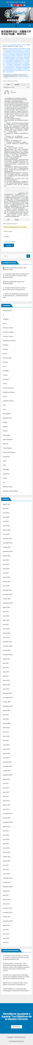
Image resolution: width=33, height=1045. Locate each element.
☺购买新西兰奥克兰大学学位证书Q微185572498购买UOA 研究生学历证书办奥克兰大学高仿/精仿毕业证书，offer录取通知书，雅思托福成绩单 (16, 63)
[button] (30, 25)
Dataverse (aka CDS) (9, 340)
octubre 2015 (6, 856)
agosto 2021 (6, 659)
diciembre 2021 (7, 641)
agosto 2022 (6, 607)
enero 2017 (6, 809)
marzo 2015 (6, 873)
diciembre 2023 (7, 538)
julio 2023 (6, 560)
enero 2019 (6, 736)
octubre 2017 (6, 770)
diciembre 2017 (7, 762)
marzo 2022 (6, 629)
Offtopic (5, 422)
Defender (5, 345)
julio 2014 (6, 895)
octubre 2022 (6, 598)
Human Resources (8, 388)
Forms (5, 383)
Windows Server (7, 486)
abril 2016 (6, 843)
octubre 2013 (6, 916)
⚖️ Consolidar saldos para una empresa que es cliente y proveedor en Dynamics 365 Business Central (16, 275)
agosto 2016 (6, 826)
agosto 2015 (6, 861)
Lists (4, 405)
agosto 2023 (6, 555)
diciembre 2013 (7, 908)
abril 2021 (6, 676)
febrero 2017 (6, 805)
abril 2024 (6, 521)
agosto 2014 (6, 891)
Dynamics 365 (7, 358)
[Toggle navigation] (16, 25)
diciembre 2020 (7, 693)
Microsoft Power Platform (15, 44)
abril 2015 (6, 869)
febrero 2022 (6, 633)
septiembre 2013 (8, 921)
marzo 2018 (6, 749)
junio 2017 (6, 788)
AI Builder (6, 319)
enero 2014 (6, 904)
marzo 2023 (6, 577)
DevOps (5, 349)
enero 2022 (6, 637)
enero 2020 (6, 727)
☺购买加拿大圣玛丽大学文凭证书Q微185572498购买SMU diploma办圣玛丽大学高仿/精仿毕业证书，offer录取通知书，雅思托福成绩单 (16, 50)
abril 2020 (6, 719)
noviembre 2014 (7, 878)
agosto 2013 (6, 925)
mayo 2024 (6, 517)
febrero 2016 (6, 852)
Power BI (5, 443)
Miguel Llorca (7, 983)
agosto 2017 (6, 779)
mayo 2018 (6, 745)
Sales (4, 461)
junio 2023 (6, 564)
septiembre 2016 (8, 822)
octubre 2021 (6, 650)
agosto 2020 (6, 710)
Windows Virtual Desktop (10, 491)
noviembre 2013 (7, 912)
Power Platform (7, 448)
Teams (5, 478)
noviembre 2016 (7, 813)
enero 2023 (6, 586)
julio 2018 (6, 740)
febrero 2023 (6, 581)
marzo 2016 (6, 848)
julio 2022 (6, 611)
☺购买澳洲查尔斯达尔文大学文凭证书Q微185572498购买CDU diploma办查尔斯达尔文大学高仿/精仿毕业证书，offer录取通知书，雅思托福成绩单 (16, 66)
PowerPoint (6, 456)
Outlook (5, 426)
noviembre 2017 (7, 766)
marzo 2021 (6, 680)
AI (3, 315)
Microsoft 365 (7, 413)
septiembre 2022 (8, 603)
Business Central (8, 327)
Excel (4, 366)
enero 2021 (6, 689)
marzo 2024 (6, 525)
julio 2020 (6, 714)
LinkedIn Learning (8, 401)
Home (4, 44)
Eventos (5, 362)
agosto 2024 (6, 504)
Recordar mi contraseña (10, 241)
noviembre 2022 (7, 594)
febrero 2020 (6, 723)
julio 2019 (6, 732)
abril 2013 (6, 942)
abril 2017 (6, 796)
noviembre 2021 (7, 646)
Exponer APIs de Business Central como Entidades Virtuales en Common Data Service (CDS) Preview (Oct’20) (16, 976)
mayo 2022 (6, 620)
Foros (7, 44)
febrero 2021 (6, 684)
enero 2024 (6, 534)
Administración (7, 310)
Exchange (6, 370)
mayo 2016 (6, 839)
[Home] (2, 25)
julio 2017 (6, 783)
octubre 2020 (6, 702)
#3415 (28, 87)
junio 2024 (6, 512)
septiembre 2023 (8, 551)
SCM (4, 465)
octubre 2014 (6, 882)
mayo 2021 (6, 672)
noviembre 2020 (7, 697)
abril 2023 (6, 573)
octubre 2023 (6, 547)
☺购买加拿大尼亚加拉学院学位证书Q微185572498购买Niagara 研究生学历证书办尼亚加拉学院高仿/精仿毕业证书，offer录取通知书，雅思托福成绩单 (16, 53)
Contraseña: (6, 236)
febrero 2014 (6, 899)
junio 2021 (6, 667)
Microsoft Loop (7, 418)
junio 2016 (6, 835)
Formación (6, 379)
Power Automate (7, 439)
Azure (4, 323)
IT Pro (4, 396)
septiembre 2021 (8, 654)
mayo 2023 (6, 568)
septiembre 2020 (8, 706)
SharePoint (6, 474)
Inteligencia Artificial (9, 392)
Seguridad (6, 469)
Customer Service (8, 336)
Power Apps (23, 44)
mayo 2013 (6, 938)
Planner (5, 431)
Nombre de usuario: (8, 231)
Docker (5, 353)
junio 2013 (6, 934)
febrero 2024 (6, 530)
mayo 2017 (6, 792)
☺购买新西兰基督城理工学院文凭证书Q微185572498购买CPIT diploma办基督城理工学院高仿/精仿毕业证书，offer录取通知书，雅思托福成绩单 (16, 60)
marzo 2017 (6, 800)
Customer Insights (8, 332)
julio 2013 (6, 929)
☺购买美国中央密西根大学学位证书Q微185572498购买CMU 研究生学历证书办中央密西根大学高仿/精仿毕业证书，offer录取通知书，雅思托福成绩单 (16, 70)
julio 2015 (6, 865)
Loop (4, 409)
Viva (4, 482)
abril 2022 (6, 624)
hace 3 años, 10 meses (21, 76)
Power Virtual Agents (9, 452)
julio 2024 (6, 508)
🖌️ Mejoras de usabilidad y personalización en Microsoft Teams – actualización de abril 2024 (15, 295)
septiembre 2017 (8, 775)
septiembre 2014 (8, 886)
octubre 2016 (6, 818)
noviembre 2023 (7, 543)
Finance (5, 375)
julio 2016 (6, 831)
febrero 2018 (6, 753)
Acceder (9, 245)
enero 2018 (6, 757)
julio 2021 (6, 663)
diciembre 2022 (7, 590)
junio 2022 (6, 616)
